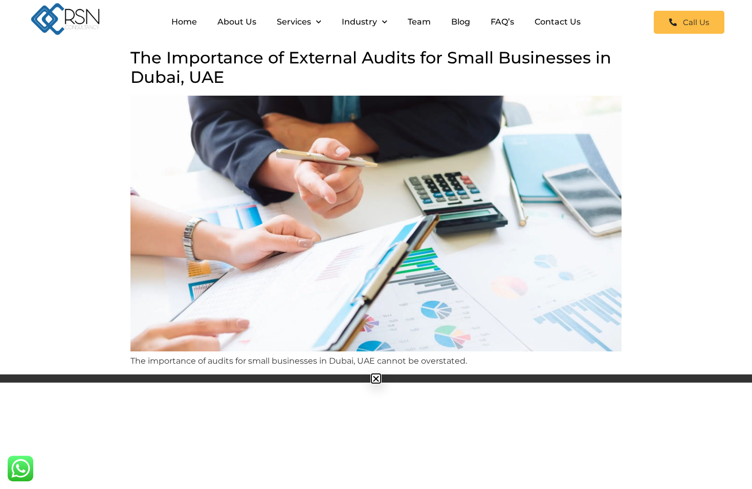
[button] (376, 378)
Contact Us (558, 22)
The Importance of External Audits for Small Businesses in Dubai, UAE (370, 67)
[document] (376, 378)
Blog (460, 22)
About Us (236, 22)
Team (419, 22)
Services (294, 22)
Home (184, 22)
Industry (359, 22)
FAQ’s (502, 22)
